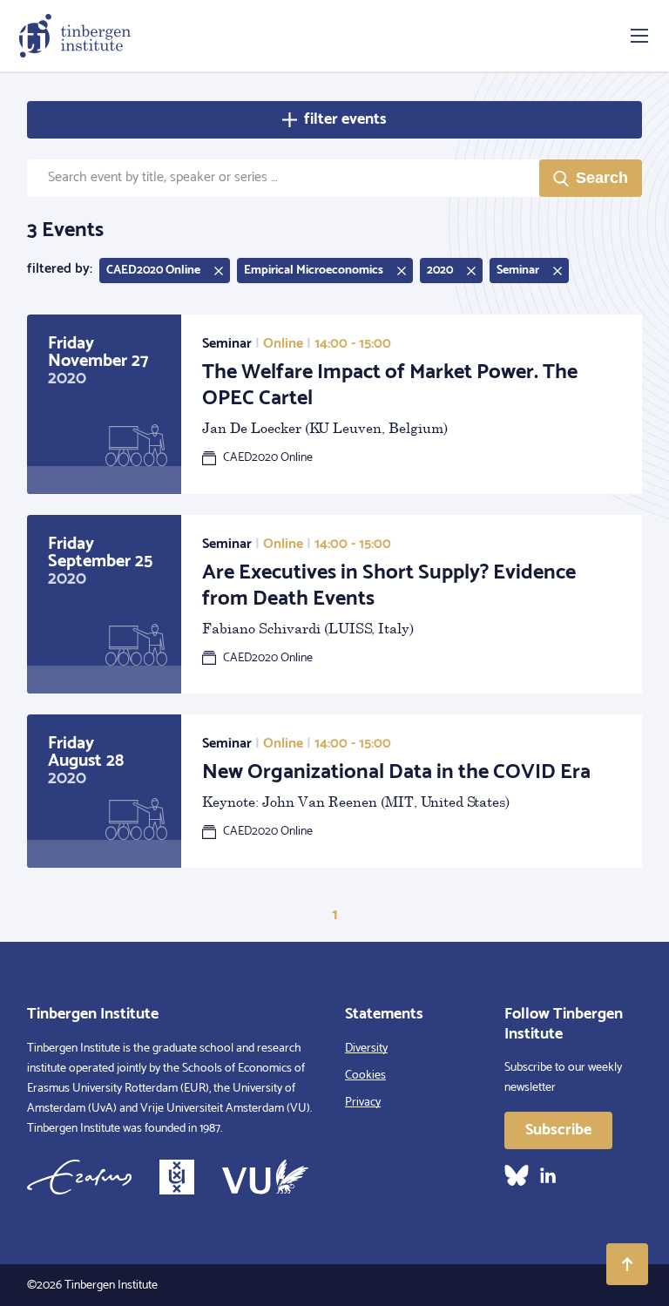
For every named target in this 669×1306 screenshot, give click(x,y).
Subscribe (558, 1130)
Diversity (366, 1049)
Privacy (363, 1103)
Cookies (365, 1076)
